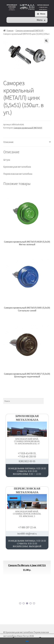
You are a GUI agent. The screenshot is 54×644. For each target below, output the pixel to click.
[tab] (27, 142)
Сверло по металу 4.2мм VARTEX (27, 565)
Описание (8, 141)
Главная (10, 30)
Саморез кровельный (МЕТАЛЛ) (29, 30)
